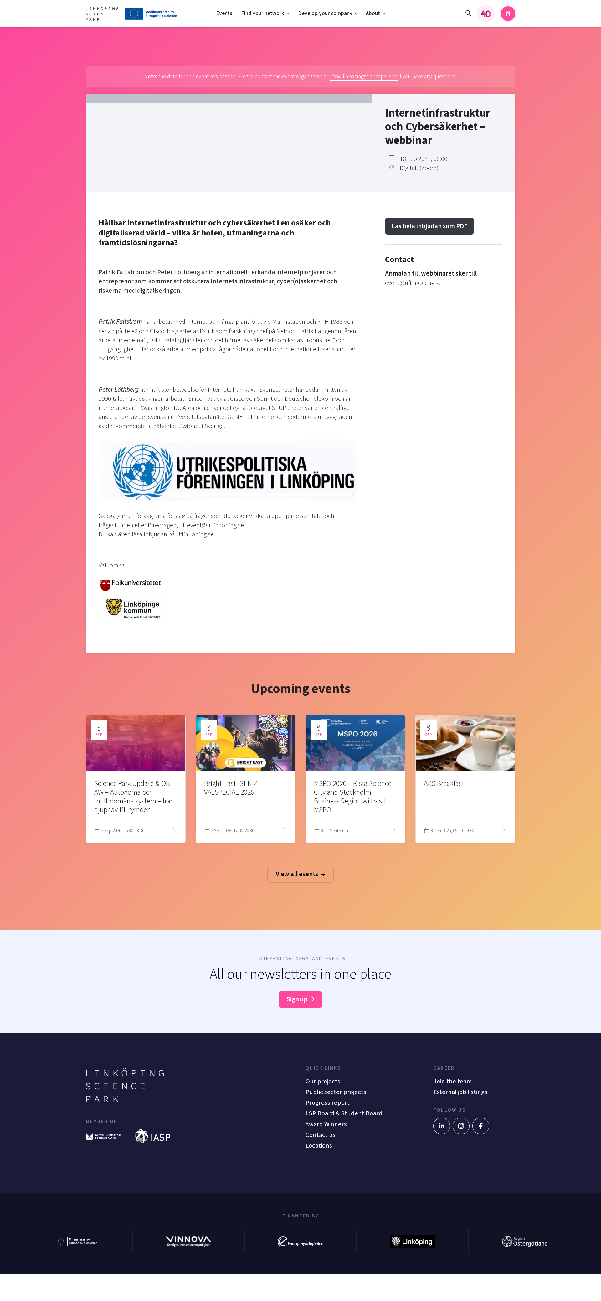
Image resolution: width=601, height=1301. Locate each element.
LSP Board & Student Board (344, 1113)
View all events (297, 874)
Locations (319, 1145)
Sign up (298, 999)
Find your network (262, 13)
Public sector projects (336, 1092)
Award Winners (326, 1124)
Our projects (323, 1081)
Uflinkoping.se (195, 534)
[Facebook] (481, 1126)
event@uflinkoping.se (413, 282)
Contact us (321, 1134)
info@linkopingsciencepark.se (364, 76)
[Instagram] (461, 1126)
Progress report (328, 1102)
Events (224, 13)
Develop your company (325, 13)
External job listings (460, 1092)
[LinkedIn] (442, 1126)
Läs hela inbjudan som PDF (429, 226)
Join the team (453, 1081)
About (373, 13)
